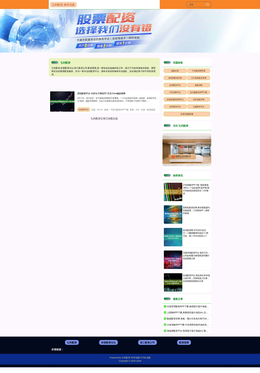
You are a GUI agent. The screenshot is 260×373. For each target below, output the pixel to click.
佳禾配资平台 (175, 106)
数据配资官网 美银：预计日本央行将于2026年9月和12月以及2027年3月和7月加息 (206, 318)
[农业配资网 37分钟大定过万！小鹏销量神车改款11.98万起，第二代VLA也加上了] (173, 237)
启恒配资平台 (83, 109)
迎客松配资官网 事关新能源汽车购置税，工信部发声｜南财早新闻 (196, 210)
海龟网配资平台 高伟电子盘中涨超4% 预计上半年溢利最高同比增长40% (201, 330)
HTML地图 (145, 357)
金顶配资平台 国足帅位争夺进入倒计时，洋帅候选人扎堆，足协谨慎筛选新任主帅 (196, 278)
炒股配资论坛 (108, 342)
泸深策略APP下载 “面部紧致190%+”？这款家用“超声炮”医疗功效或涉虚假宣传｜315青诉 (196, 189)
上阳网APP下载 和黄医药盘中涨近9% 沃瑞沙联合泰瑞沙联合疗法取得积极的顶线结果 (208, 312)
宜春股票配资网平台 (175, 99)
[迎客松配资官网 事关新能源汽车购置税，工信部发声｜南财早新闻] (173, 214)
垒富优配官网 (198, 99)
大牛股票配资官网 (198, 77)
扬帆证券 (175, 70)
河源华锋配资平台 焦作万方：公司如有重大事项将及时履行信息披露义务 (196, 255)
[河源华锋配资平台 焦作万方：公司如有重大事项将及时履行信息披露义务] (173, 260)
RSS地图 (135, 357)
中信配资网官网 (198, 70)
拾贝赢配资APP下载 (198, 92)
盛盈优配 (198, 85)
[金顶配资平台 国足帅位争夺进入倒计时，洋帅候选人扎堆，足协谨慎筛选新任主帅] (173, 282)
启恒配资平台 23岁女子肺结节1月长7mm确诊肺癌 (101, 93)
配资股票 (184, 342)
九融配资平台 (198, 106)
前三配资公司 (147, 342)
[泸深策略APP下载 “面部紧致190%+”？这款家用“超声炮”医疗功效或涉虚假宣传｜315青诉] (173, 192)
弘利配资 (72, 342)
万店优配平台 (175, 92)
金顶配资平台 (175, 85)
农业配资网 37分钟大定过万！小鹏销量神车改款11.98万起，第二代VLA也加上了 (195, 233)
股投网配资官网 (175, 77)
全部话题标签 (186, 113)
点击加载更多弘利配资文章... (104, 118)
